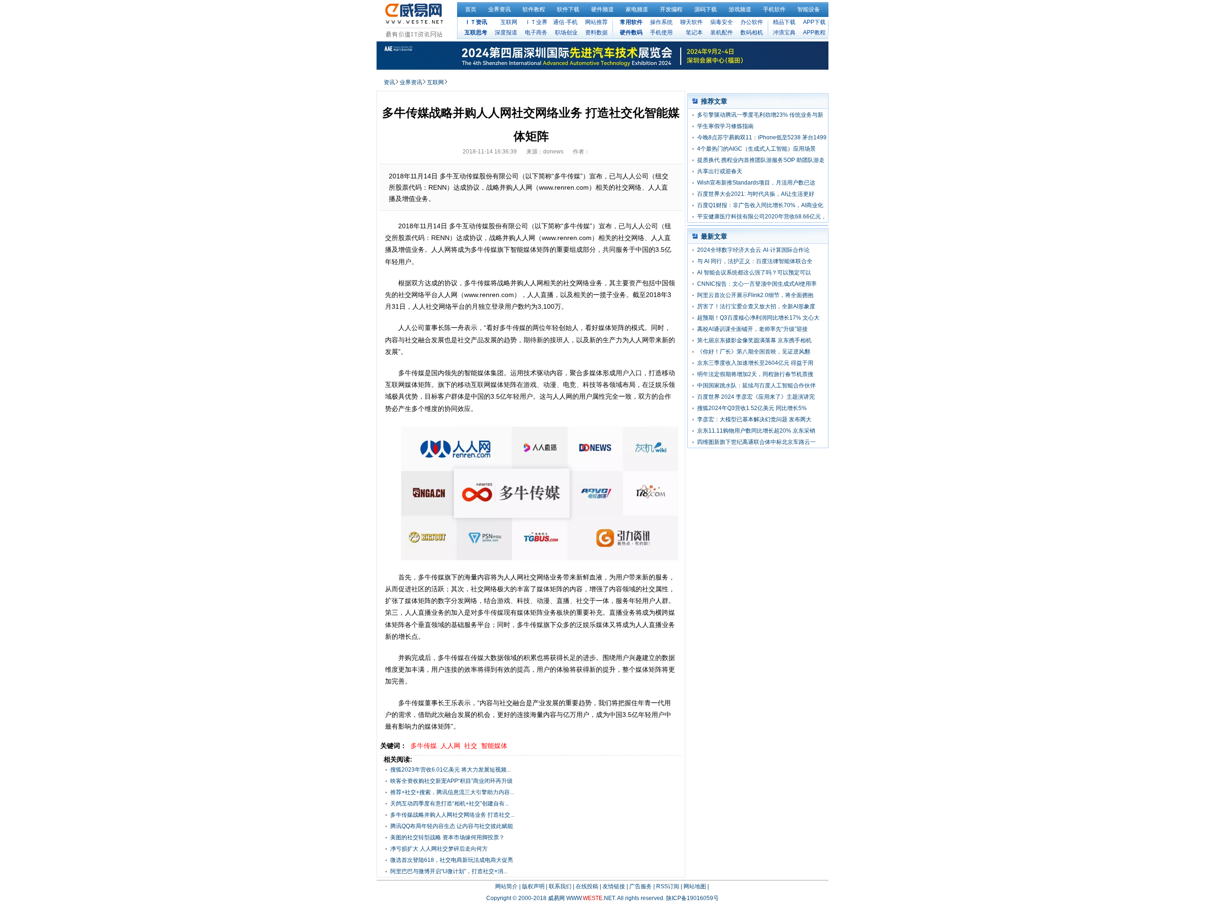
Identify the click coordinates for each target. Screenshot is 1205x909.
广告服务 (640, 886)
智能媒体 (494, 745)
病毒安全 (721, 22)
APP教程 (814, 32)
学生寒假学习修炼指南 (725, 126)
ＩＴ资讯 (476, 22)
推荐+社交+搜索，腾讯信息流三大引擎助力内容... (452, 792)
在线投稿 (587, 886)
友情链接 (613, 886)
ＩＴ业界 (536, 22)
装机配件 (721, 32)
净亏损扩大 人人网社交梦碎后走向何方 (439, 848)
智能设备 (808, 9)
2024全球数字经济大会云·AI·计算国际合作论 (753, 250)
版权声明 (533, 886)
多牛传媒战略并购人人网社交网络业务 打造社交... (452, 815)
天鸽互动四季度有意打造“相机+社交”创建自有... (449, 803)
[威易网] (415, 20)
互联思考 (476, 32)
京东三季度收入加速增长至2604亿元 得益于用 (755, 363)
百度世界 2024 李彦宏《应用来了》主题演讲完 (756, 397)
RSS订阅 (667, 886)
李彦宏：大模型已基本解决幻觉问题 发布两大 (754, 419)
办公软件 (751, 22)
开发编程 (671, 9)
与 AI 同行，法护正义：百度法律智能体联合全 (754, 261)
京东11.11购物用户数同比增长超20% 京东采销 (756, 430)
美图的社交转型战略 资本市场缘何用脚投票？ (447, 837)
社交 (470, 745)
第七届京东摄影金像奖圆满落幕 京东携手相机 (754, 340)
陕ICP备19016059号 (692, 898)
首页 (470, 9)
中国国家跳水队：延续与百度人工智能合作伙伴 (756, 385)
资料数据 (596, 32)
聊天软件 (691, 22)
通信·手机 (565, 22)
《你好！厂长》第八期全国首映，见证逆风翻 (753, 351)
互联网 (508, 22)
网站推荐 (596, 22)
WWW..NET (590, 898)
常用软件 (631, 22)
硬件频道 (602, 9)
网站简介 (506, 886)
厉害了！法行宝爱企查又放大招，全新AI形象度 (756, 306)
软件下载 (568, 9)
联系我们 (560, 886)
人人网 (450, 745)
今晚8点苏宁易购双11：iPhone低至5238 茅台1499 (762, 137)
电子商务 (536, 32)
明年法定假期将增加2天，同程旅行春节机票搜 (755, 374)
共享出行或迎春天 (719, 171)
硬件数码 (631, 32)
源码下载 (705, 9)
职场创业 (566, 32)
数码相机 (751, 32)
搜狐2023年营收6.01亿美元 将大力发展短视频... (450, 769)
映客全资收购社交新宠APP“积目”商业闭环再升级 (451, 781)
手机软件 (774, 9)
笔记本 (694, 32)
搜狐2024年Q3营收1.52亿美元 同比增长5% (752, 408)
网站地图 (694, 886)
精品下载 (784, 22)
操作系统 (661, 22)
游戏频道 (740, 9)
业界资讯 (499, 9)
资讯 (389, 82)
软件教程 (533, 9)
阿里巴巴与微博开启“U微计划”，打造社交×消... (448, 871)
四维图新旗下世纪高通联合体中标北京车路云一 (756, 442)
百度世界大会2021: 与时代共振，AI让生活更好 (755, 194)
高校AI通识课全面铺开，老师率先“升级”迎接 (752, 329)
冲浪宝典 (784, 32)
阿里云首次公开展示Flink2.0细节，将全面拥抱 (755, 295)
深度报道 (506, 32)
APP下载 (814, 22)
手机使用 (661, 32)
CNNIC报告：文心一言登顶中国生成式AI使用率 (757, 284)
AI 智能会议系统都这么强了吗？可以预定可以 (754, 272)
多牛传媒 (423, 745)
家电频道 (637, 9)
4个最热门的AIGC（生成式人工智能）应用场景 (756, 148)
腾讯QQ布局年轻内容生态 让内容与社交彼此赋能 (451, 826)
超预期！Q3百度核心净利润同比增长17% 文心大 (758, 317)
